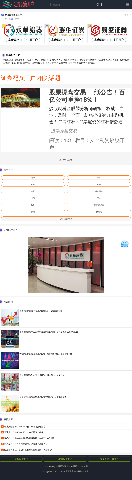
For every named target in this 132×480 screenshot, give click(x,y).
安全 (99, 198)
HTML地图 (83, 466)
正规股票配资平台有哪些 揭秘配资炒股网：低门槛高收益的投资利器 (48, 332)
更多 (126, 15)
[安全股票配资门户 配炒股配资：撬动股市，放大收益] (10, 382)
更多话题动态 (66, 218)
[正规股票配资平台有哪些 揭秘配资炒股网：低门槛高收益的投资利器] (10, 339)
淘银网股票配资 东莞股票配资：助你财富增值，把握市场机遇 (45, 353)
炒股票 (99, 211)
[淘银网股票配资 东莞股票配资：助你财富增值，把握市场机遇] (10, 360)
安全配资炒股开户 (109, 459)
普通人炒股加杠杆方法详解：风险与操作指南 (25, 426)
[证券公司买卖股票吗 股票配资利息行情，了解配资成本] (10, 403)
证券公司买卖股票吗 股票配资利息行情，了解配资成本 (42, 396)
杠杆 (33, 191)
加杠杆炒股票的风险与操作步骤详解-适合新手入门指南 (29, 438)
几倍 (33, 198)
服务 (33, 205)
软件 (99, 177)
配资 (33, 184)
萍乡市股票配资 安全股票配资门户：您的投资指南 (41, 310)
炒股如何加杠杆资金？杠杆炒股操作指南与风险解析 (28, 449)
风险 (33, 211)
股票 (99, 184)
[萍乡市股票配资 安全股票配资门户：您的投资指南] (10, 317)
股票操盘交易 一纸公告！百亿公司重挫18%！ (87, 95)
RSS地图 (73, 466)
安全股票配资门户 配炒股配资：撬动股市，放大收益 (41, 375)
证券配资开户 (21, 459)
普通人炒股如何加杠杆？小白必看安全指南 (23, 432)
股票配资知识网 (72, 471)
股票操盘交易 (64, 130)
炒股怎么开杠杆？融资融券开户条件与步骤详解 (26, 443)
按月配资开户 (65, 459)
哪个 (33, 177)
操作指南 (99, 191)
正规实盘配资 (99, 205)
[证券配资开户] (18, 4)
